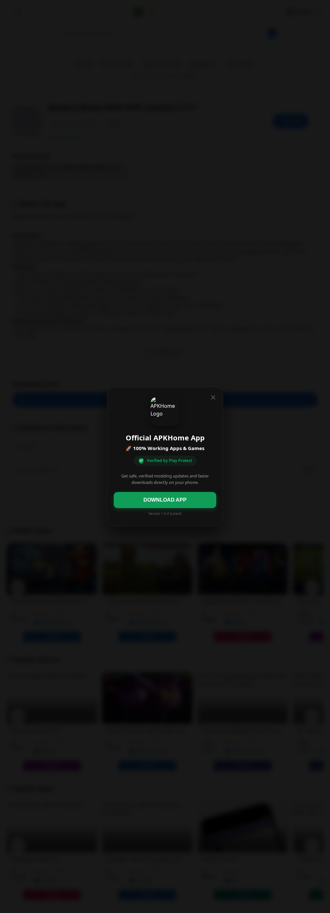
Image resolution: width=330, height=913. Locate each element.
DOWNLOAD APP (165, 500)
